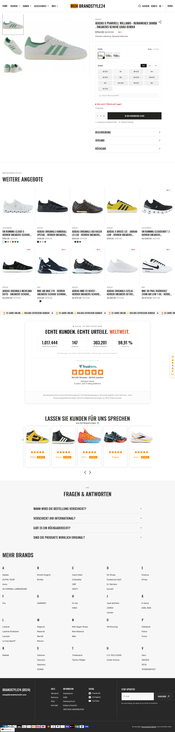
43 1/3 (151, 77)
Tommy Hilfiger (78, 660)
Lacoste (6, 636)
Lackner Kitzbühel (10, 631)
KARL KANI (146, 608)
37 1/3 (105, 71)
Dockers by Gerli (114, 579)
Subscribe (162, 696)
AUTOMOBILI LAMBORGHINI (14, 589)
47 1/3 (105, 89)
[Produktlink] (17, 215)
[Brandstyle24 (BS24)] (87, 6)
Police (144, 631)
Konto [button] (154, 6)
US (156, 65)
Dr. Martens (112, 584)
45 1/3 (136, 83)
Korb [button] (170, 5)
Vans (144, 655)
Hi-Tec (75, 603)
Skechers (41, 664)
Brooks (40, 579)
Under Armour (113, 660)
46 (151, 83)
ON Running (7, 228)
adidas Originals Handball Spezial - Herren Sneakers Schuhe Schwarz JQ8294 (52, 233)
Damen (26, 6)
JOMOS (110, 608)
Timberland (77, 655)
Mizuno (40, 641)
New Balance (78, 631)
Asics (4, 584)
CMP (74, 584)
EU (144, 65)
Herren (13, 6)
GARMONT (41, 603)
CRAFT (75, 589)
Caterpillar (76, 579)
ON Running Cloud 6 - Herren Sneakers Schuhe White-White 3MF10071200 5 (17, 233)
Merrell (40, 636)
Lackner (6, 627)
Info (54, 6)
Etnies (144, 579)
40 (151, 71)
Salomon (41, 655)
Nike (38, 287)
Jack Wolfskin (113, 603)
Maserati (41, 631)
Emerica (145, 575)
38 (121, 71)
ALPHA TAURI (8, 579)
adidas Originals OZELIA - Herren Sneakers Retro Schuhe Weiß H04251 (120, 292)
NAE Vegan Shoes (80, 627)
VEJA (144, 664)
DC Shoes (111, 575)
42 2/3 (136, 77)
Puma (144, 636)
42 (120, 77)
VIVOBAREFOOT (149, 669)
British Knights (44, 575)
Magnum (41, 627)
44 (105, 83)
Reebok (5, 655)
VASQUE (145, 660)
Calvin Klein (77, 575)
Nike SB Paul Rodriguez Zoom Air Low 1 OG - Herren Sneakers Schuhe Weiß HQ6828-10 (156, 292)
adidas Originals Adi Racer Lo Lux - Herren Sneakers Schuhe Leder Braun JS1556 (87, 233)
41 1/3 (105, 77)
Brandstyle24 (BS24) (149, 727)
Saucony (41, 660)
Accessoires (40, 6)
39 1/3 (136, 71)
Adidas (98, 19)
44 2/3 (120, 83)
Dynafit (110, 589)
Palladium (146, 627)
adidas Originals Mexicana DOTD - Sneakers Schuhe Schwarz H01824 (17, 292)
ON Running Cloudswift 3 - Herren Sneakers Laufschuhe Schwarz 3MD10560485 (156, 233)
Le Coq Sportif (9, 641)
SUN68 (40, 669)
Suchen (145, 6)
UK (150, 65)
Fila (4, 603)
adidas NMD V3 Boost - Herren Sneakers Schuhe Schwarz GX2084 (85, 292)
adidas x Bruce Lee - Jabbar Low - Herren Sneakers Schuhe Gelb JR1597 (122, 233)
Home (4, 5)
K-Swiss (145, 603)
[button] (160, 22)
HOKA (74, 608)
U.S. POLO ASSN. (114, 655)
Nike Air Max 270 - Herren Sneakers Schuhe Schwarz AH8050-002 (52, 292)
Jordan (110, 612)
